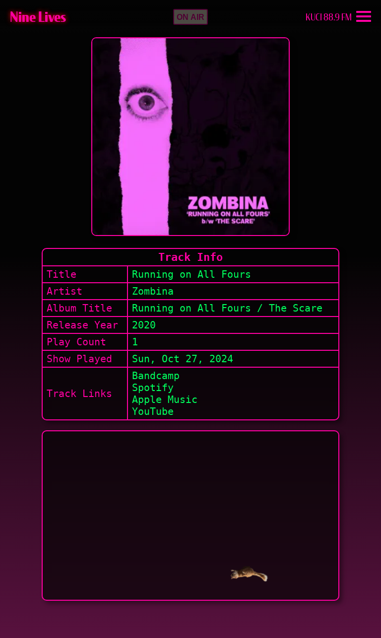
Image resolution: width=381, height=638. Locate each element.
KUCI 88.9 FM (329, 17)
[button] (190, 17)
